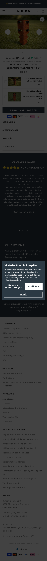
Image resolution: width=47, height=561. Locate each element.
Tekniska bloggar (11, 417)
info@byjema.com (18, 516)
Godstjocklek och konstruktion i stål (20, 439)
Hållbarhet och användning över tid (20, 448)
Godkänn (33, 286)
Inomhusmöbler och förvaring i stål (20, 478)
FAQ (5, 351)
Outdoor (7, 403)
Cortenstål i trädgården (14, 462)
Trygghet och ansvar (12, 457)
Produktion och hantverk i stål (17, 444)
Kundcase (7, 421)
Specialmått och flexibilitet (16, 453)
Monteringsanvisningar (14, 355)
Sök (4, 360)
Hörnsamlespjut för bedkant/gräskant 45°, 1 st (24, 61)
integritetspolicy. (13, 280)
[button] (23, 549)
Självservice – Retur (12, 333)
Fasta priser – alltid (12, 373)
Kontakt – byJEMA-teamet (16, 328)
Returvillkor (8, 346)
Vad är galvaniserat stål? (14, 487)
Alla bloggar (8, 399)
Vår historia (8, 378)
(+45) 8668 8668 (19, 512)
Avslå (23, 294)
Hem (4, 61)
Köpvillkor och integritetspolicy (18, 338)
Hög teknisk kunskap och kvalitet (19, 435)
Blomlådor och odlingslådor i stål (19, 466)
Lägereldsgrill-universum (15, 408)
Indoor (6, 412)
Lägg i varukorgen (23, 110)
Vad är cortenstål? (12, 483)
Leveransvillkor (10, 342)
